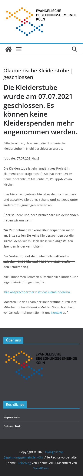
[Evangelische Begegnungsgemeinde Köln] (8, 49)
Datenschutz (12, 426)
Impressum (11, 417)
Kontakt (56, 312)
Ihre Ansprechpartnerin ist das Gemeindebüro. (37, 292)
